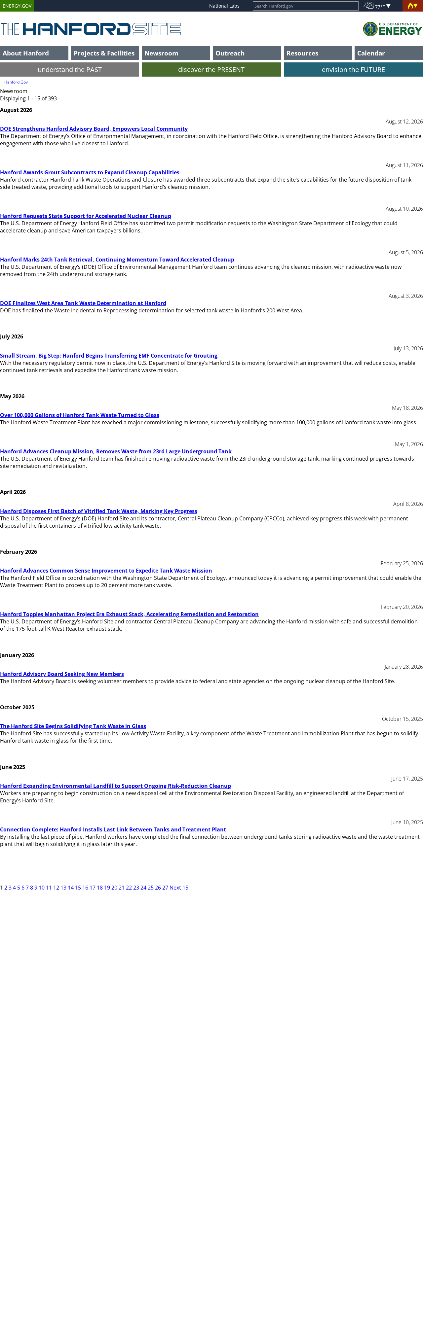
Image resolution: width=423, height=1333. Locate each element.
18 (100, 887)
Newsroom (161, 53)
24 (143, 887)
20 (114, 887)
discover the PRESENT (211, 69)
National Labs (224, 6)
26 (158, 887)
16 (85, 887)
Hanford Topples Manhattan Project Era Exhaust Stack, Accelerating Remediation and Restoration (129, 614)
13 (63, 887)
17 (93, 887)
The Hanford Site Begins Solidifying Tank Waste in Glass (73, 726)
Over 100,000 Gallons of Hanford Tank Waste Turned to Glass (79, 415)
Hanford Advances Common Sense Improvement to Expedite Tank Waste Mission (106, 570)
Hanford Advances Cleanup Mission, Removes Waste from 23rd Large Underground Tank (116, 451)
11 (49, 887)
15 (78, 887)
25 (151, 887)
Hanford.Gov (16, 82)
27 (165, 887)
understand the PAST (70, 69)
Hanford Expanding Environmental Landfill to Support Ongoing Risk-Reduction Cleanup (115, 785)
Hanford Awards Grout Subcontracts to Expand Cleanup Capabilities (89, 172)
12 (56, 887)
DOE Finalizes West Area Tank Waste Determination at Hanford (83, 303)
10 (42, 887)
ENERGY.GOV (17, 6)
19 (107, 887)
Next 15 (179, 887)
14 (71, 887)
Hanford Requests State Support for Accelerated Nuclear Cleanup (85, 216)
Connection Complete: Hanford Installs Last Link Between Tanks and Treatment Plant (113, 829)
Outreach (230, 53)
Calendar (371, 53)
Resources (302, 53)
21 (122, 887)
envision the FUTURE (353, 69)
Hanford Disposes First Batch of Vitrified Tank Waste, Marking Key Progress (98, 511)
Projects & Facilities (104, 53)
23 (136, 887)
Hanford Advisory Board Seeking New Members (62, 674)
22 (129, 887)
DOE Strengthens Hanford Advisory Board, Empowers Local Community (94, 128)
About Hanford (26, 53)
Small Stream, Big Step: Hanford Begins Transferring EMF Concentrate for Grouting (108, 355)
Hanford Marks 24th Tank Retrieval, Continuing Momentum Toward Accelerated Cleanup (117, 259)
